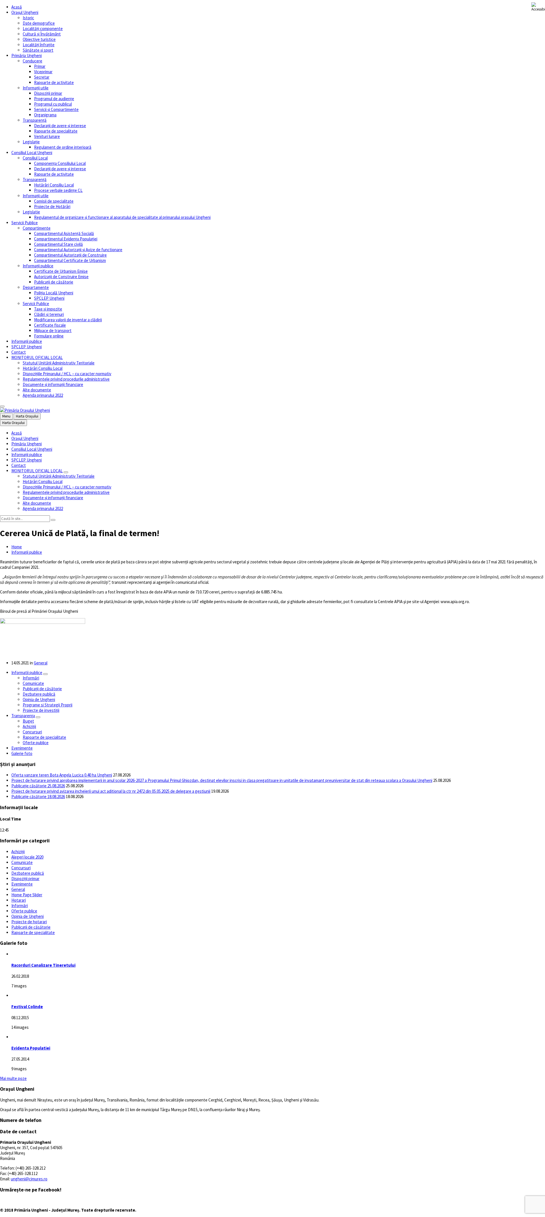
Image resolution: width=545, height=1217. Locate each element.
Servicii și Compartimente (56, 109)
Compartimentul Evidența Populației (65, 239)
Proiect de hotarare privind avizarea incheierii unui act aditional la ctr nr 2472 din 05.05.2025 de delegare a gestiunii (110, 791)
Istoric (28, 17)
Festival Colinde (27, 1006)
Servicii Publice (24, 222)
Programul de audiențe (54, 98)
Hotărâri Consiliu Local (54, 185)
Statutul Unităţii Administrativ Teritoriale (59, 363)
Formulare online (49, 336)
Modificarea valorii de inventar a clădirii (68, 319)
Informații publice (38, 265)
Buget (28, 721)
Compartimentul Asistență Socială (64, 233)
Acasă (16, 7)
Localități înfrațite (38, 44)
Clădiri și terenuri (49, 314)
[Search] (53, 520)
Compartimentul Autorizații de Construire (70, 255)
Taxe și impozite (48, 309)
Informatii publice (26, 672)
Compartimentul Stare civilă (58, 244)
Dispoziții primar (48, 93)
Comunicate (33, 683)
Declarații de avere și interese (60, 125)
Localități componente (43, 28)
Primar (39, 66)
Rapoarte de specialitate (55, 131)
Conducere (32, 61)
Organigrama (45, 114)
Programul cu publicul (53, 104)
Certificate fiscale (50, 325)
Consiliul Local (35, 158)
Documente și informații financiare (53, 384)
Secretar (41, 77)
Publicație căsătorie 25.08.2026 (38, 785)
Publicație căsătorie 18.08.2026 (38, 796)
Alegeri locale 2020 (27, 857)
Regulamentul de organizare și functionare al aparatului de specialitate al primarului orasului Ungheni (122, 217)
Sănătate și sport (38, 50)
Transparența (23, 715)
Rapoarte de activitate (54, 82)
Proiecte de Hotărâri (52, 206)
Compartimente (37, 228)
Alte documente (37, 390)
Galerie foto (21, 753)
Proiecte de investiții (41, 710)
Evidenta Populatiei (30, 1048)
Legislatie (31, 212)
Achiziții (29, 726)
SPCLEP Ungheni (49, 298)
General (40, 663)
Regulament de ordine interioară (62, 147)
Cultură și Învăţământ (42, 34)
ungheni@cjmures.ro (29, 1179)
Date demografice (39, 23)
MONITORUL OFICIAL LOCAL (37, 357)
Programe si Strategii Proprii (47, 705)
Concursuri (32, 732)
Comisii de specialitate (54, 201)
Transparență (35, 120)
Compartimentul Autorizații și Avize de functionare (78, 249)
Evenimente (22, 748)
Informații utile (36, 88)
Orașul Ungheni (24, 12)
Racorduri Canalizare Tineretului (43, 965)
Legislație (31, 141)
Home (16, 546)
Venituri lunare (47, 136)
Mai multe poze (13, 1078)
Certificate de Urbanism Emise (61, 271)
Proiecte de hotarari (29, 921)
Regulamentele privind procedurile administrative (66, 379)
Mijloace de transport (53, 330)
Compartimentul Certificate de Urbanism (70, 260)
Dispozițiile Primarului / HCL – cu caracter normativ (67, 373)
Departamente (36, 287)
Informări (31, 678)
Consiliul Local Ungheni (31, 152)
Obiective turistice (39, 39)
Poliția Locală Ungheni (53, 292)
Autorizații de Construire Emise (61, 276)
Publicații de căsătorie (53, 282)
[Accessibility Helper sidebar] (538, 7)
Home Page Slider (26, 894)
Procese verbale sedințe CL (58, 190)
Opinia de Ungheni (39, 699)
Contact (18, 352)
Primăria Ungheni (26, 55)
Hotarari (18, 900)
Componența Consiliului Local (60, 163)
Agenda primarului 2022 (43, 395)
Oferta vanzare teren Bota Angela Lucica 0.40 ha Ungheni (61, 775)
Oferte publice (36, 742)
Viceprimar (43, 71)
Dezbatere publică (39, 694)
